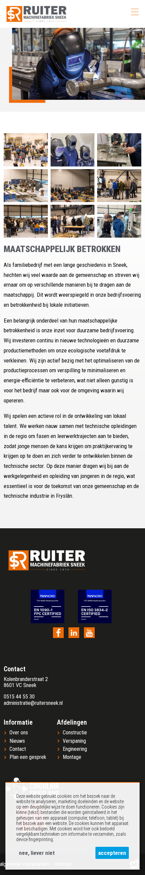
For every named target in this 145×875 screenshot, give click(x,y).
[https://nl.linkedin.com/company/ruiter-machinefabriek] (73, 632)
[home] (36, 14)
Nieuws (17, 741)
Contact (17, 749)
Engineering (75, 749)
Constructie (75, 733)
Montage (72, 757)
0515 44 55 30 (19, 696)
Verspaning (74, 741)
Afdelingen (72, 722)
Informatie (18, 722)
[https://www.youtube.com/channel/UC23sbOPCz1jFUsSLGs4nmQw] (89, 632)
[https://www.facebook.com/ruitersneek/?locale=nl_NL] (58, 632)
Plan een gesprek (27, 757)
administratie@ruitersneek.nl (33, 703)
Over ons (18, 733)
